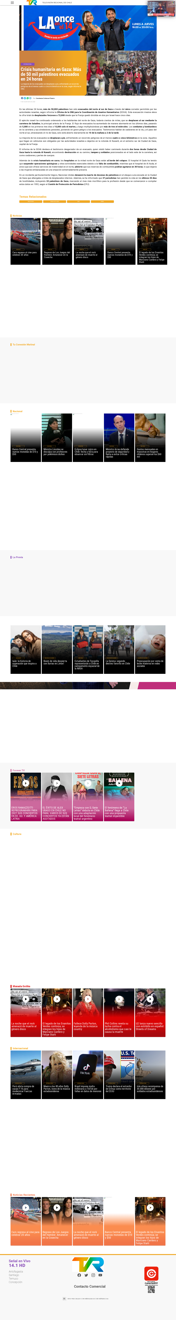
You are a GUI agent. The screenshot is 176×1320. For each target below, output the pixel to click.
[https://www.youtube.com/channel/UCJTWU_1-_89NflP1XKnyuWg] (100, 1276)
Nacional (113, 249)
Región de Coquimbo (49, 658)
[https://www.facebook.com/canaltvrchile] (79, 1275)
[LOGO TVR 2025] (31, 2)
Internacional (28, 64)
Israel (102, 201)
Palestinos (31, 201)
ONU (78, 201)
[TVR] (12, 2)
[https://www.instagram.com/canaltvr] (93, 1276)
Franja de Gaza (54, 201)
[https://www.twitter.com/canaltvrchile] (86, 1276)
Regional (80, 658)
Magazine (18, 249)
